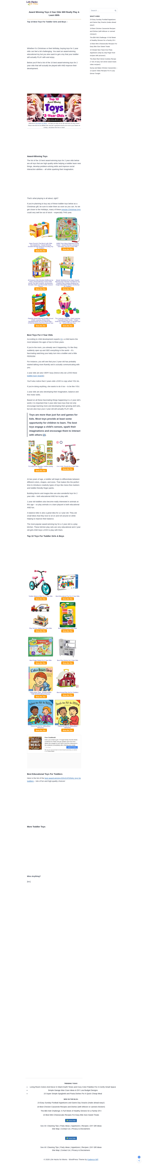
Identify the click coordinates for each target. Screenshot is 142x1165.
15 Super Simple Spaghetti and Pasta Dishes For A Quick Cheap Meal (73, 1094)
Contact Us (65, 1129)
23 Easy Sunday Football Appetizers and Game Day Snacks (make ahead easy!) (103, 22)
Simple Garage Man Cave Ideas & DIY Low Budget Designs (73, 1090)
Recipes (85, 1126)
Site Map (55, 1129)
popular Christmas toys (71, 209)
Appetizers (75, 1126)
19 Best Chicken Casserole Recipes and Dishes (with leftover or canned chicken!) (102, 31)
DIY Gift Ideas (96, 1126)
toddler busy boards (35, 376)
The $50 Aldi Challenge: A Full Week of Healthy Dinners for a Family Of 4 (71, 1111)
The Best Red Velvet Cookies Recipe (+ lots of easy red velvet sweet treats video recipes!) (103, 61)
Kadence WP (92, 1159)
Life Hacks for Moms (41, 123)
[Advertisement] (54, 36)
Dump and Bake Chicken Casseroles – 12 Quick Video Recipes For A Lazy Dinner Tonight (103, 70)
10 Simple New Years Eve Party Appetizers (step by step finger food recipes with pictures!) (102, 52)
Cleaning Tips (53, 1126)
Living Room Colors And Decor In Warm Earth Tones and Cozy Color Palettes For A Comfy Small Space (73, 1087)
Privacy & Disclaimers (81, 1129)
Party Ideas (65, 1126)
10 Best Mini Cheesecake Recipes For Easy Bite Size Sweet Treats (71, 1115)
